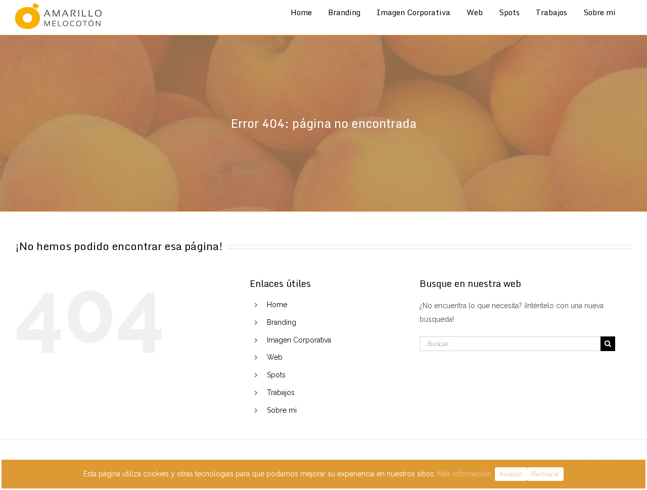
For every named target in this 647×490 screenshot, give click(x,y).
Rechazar (545, 474)
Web (275, 357)
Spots (276, 375)
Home (277, 305)
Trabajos (281, 392)
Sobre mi (282, 410)
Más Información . (466, 474)
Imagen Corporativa (299, 340)
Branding (281, 322)
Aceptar (510, 474)
